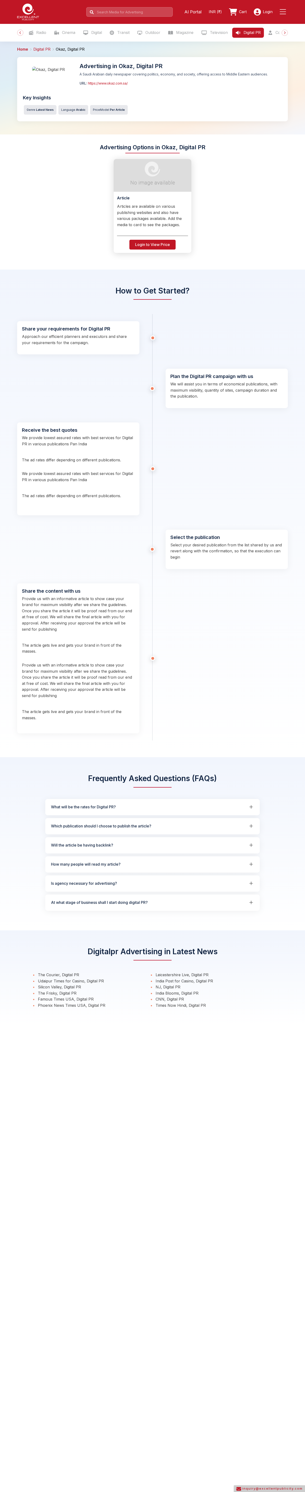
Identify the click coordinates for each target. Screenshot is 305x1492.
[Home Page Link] (28, 11)
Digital (96, 32)
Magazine (184, 32)
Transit (123, 32)
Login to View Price (152, 244)
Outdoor (152, 32)
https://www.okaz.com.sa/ (107, 83)
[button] (284, 12)
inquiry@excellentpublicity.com (272, 1488)
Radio (40, 32)
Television (218, 32)
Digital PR (251, 32)
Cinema (68, 32)
